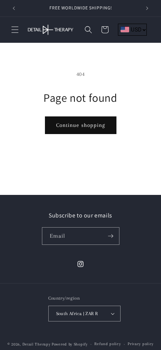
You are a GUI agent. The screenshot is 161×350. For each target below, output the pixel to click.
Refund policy (107, 343)
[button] (15, 29)
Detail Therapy (36, 344)
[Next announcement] (147, 8)
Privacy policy (141, 343)
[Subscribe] (111, 236)
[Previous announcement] (14, 8)
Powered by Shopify (70, 344)
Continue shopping (80, 125)
